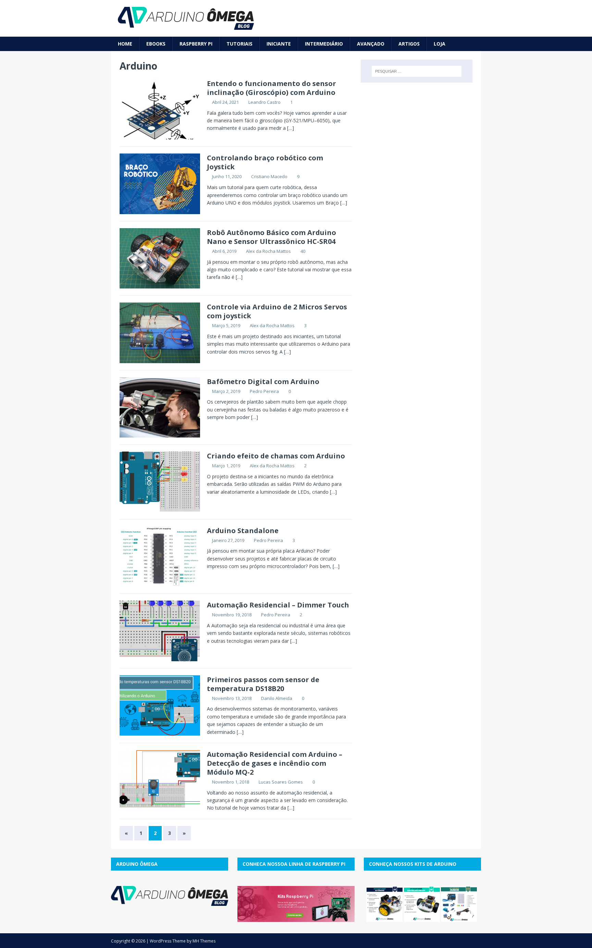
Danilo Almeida (276, 698)
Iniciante (279, 43)
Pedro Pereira (264, 391)
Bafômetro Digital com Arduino (263, 381)
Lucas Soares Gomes (281, 782)
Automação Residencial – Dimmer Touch (278, 605)
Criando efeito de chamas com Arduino (276, 455)
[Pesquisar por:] (416, 71)
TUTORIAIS (239, 43)
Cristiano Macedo (269, 176)
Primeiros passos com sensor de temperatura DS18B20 (263, 684)
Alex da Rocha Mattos (268, 251)
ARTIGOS (409, 43)
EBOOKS (155, 43)
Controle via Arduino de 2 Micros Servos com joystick (277, 311)
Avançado (370, 43)
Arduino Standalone (243, 530)
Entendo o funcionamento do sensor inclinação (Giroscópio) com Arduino (271, 88)
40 (302, 251)
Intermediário (324, 43)
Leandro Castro (264, 102)
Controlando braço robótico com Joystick (265, 162)
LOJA (439, 43)
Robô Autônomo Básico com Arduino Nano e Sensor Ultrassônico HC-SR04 (271, 237)
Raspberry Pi (196, 43)
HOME (125, 43)
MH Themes (204, 941)
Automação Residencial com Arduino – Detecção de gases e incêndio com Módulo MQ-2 (274, 763)
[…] (290, 128)
